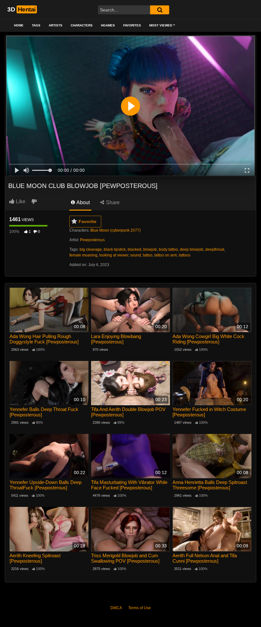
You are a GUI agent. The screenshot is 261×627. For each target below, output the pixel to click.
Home (19, 25)
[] (159, 9)
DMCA (116, 608)
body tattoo (168, 249)
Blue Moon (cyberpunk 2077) (115, 230)
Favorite (87, 221)
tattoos (184, 255)
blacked (134, 249)
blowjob (150, 249)
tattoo (147, 255)
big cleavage (91, 249)
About (82, 202)
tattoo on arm (165, 255)
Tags (36, 25)
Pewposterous (92, 240)
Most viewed (160, 25)
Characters (82, 25)
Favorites (132, 25)
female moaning (83, 255)
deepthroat (214, 249)
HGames (108, 25)
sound (135, 255)
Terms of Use (139, 608)
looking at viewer (113, 255)
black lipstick (115, 249)
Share (112, 202)
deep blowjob (191, 249)
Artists (55, 25)
